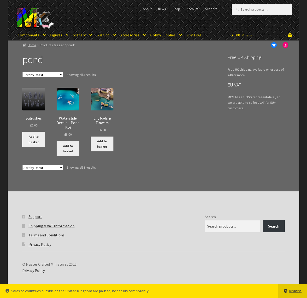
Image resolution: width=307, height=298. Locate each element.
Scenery (79, 35)
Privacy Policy (40, 244)
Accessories (129, 35)
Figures (56, 35)
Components (28, 35)
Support (211, 9)
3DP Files (193, 35)
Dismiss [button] (295, 290)
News (162, 9)
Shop (176, 9)
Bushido (103, 35)
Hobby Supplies (163, 35)
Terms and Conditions (47, 235)
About (147, 9)
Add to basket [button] (34, 139)
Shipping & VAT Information (52, 226)
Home (32, 45)
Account (192, 9)
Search (210, 216)
